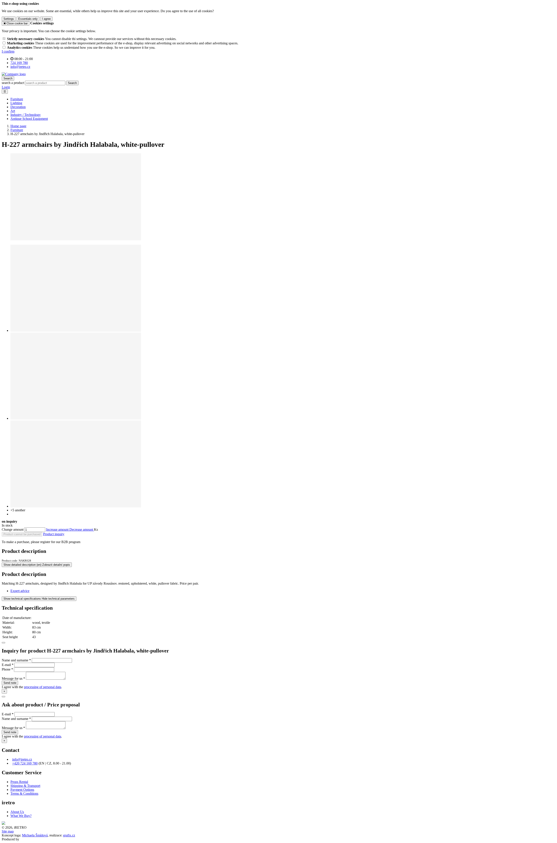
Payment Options (22, 789)
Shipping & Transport (25, 786)
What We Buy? (21, 816)
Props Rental (19, 782)
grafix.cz (69, 835)
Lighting (16, 103)
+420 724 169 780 (25, 763)
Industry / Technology (25, 115)
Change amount (12, 529)
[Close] (3, 642)
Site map (8, 831)
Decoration (18, 107)
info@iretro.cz (22, 759)
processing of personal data (42, 687)
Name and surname (15, 660)
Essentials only (28, 18)
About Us (17, 812)
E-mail (6, 665)
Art (12, 111)
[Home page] (14, 74)
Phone (6, 669)
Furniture (16, 99)
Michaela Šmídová (35, 835)
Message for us (12, 678)
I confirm (8, 51)
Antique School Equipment (29, 118)
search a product (13, 83)
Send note (9, 682)
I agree (46, 18)
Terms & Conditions (24, 793)
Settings (8, 18)
